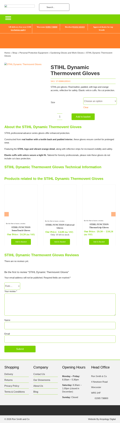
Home (7, 53)
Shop (14, 53)
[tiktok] (23, 410)
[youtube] (28, 410)
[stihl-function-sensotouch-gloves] (20, 187)
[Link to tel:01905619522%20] (92, 398)
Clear (85, 107)
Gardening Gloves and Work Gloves (67, 53)
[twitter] (11, 410)
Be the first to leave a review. (15, 223)
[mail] (34, 410)
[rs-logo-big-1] (19, 5)
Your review (10, 291)
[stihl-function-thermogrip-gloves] (98, 187)
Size (53, 102)
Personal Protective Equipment (33, 53)
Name (7, 320)
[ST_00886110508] (23, 64)
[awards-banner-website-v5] (60, 34)
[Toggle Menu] (8, 18)
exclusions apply (18, 30)
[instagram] (17, 410)
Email (7, 333)
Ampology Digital (108, 419)
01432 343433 (79, 27)
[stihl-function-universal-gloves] (59, 187)
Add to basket (83, 116)
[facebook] (5, 410)
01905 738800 (51, 27)
